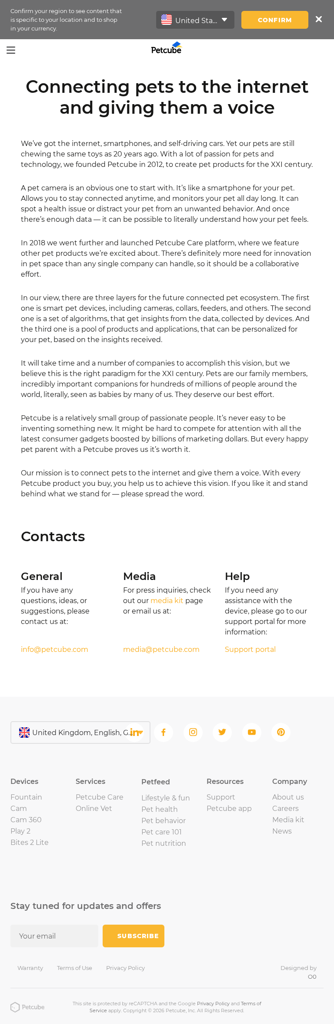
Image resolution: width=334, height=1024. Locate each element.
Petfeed (155, 782)
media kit (167, 601)
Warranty (30, 967)
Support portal (250, 649)
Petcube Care (100, 797)
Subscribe (138, 936)
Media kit (288, 820)
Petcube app (229, 808)
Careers (285, 808)
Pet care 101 (161, 832)
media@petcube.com (161, 649)
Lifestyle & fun (165, 798)
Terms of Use (74, 967)
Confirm (275, 20)
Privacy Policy (125, 967)
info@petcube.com (54, 649)
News (282, 831)
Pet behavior (163, 821)
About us (288, 797)
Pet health (159, 809)
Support (221, 797)
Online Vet (94, 808)
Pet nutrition (163, 843)
